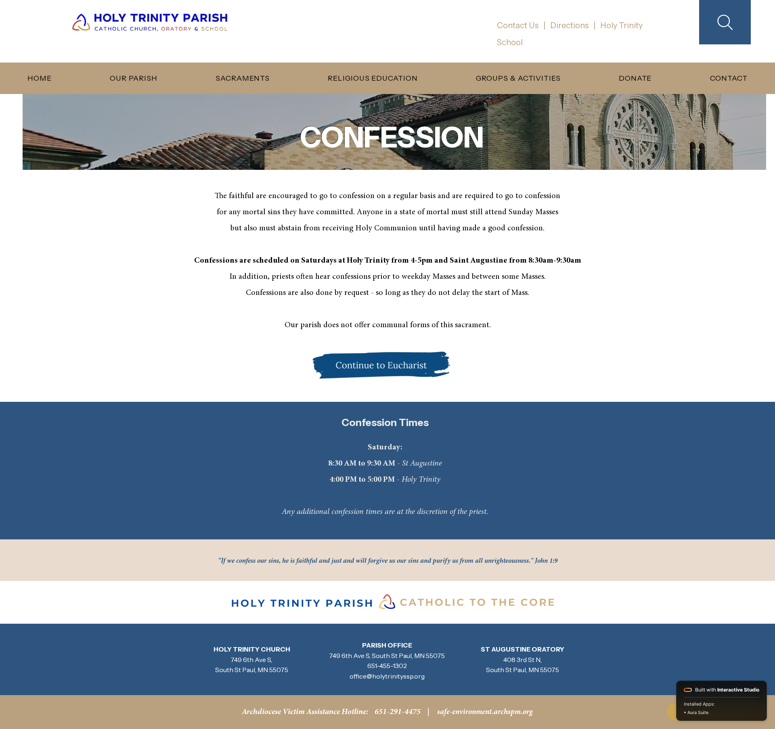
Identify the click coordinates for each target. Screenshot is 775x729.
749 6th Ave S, (350, 656)
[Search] (725, 22)
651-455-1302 (387, 666)
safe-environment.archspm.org (485, 712)
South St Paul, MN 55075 (408, 656)
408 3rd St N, (522, 660)
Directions (569, 25)
